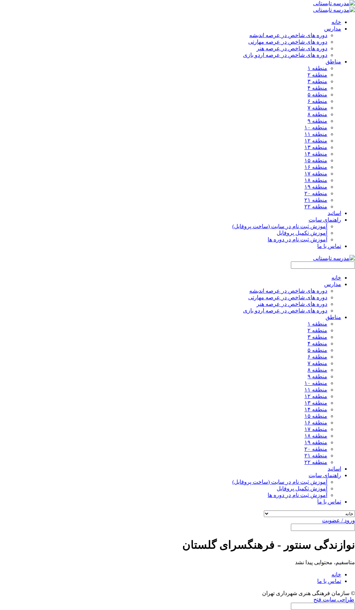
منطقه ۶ (317, 101)
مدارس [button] (332, 29)
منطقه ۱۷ (315, 174)
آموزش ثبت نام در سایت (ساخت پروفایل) (279, 226)
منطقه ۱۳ (315, 147)
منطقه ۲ (317, 75)
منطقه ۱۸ (315, 180)
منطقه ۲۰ (315, 193)
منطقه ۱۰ (315, 127)
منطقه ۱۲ (315, 141)
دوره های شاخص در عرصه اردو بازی (285, 55)
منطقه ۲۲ (315, 206)
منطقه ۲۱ (315, 200)
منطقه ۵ (317, 94)
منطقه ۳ (317, 81)
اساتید (334, 213)
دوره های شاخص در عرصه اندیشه (288, 35)
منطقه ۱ (317, 68)
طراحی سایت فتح (333, 599)
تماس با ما (329, 246)
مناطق (333, 317)
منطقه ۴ (317, 88)
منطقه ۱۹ (315, 187)
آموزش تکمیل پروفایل (302, 233)
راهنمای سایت (325, 475)
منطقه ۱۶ (315, 167)
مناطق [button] (333, 62)
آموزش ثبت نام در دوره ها (297, 239)
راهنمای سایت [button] (325, 220)
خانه (336, 22)
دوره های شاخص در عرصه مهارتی (287, 42)
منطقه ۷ (317, 108)
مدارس (332, 284)
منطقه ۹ (317, 121)
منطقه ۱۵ (315, 160)
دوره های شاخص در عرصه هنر (292, 48)
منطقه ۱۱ (315, 134)
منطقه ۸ (317, 114)
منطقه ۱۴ (315, 154)
